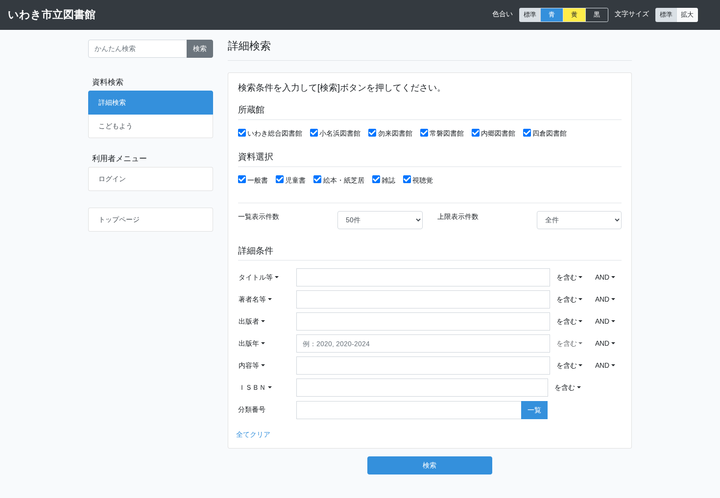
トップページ (119, 219)
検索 (200, 48)
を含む (566, 277)
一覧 (534, 410)
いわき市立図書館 (52, 14)
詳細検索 (112, 102)
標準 (530, 14)
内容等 (249, 365)
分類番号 (251, 409)
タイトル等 (256, 277)
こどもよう (115, 126)
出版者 (249, 321)
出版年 (249, 343)
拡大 (687, 14)
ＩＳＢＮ (252, 387)
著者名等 (252, 299)
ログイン (112, 179)
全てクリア (253, 434)
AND (602, 277)
